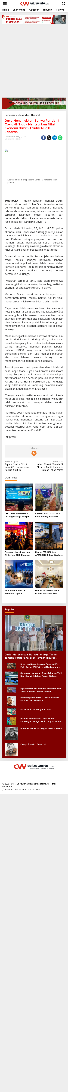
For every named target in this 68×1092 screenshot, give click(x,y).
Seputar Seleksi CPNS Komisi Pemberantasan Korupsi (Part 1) (17, 466)
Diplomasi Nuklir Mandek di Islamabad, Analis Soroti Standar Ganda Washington (40, 690)
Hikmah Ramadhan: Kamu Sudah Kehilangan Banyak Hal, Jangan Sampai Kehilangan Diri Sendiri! (41, 720)
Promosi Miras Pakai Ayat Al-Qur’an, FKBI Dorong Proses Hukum (18, 553)
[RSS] (34, 453)
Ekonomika (9, 139)
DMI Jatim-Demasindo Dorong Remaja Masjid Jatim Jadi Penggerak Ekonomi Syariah (17, 515)
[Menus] (4, 3)
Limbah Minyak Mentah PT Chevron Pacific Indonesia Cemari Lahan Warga (49, 466)
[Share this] (43, 137)
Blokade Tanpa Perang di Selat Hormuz (41, 728)
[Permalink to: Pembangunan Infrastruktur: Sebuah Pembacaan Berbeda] (11, 700)
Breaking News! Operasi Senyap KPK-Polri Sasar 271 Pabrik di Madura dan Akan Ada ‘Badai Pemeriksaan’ (39, 665)
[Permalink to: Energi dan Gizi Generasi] (11, 749)
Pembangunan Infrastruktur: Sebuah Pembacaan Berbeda (39, 699)
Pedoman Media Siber (16, 789)
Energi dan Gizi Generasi (33, 744)
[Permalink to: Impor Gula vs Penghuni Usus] (11, 711)
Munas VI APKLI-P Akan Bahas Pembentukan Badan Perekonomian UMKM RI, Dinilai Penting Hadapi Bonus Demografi (48, 592)
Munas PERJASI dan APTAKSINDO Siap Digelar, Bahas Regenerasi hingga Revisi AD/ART (48, 553)
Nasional (18, 139)
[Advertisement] (34, 60)
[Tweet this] (49, 137)
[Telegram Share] (54, 137)
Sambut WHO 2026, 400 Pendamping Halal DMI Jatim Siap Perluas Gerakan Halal (47, 515)
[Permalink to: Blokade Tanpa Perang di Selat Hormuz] (11, 733)
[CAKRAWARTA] (34, 3)
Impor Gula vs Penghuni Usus (35, 709)
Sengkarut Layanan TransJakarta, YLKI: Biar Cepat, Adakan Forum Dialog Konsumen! (41, 674)
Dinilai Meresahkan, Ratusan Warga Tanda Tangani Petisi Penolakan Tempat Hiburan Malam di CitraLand (31, 656)
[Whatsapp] (60, 137)
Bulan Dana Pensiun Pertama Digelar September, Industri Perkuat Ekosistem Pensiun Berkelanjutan (19, 592)
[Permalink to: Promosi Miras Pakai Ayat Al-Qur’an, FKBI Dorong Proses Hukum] (19, 535)
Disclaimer (35, 789)
